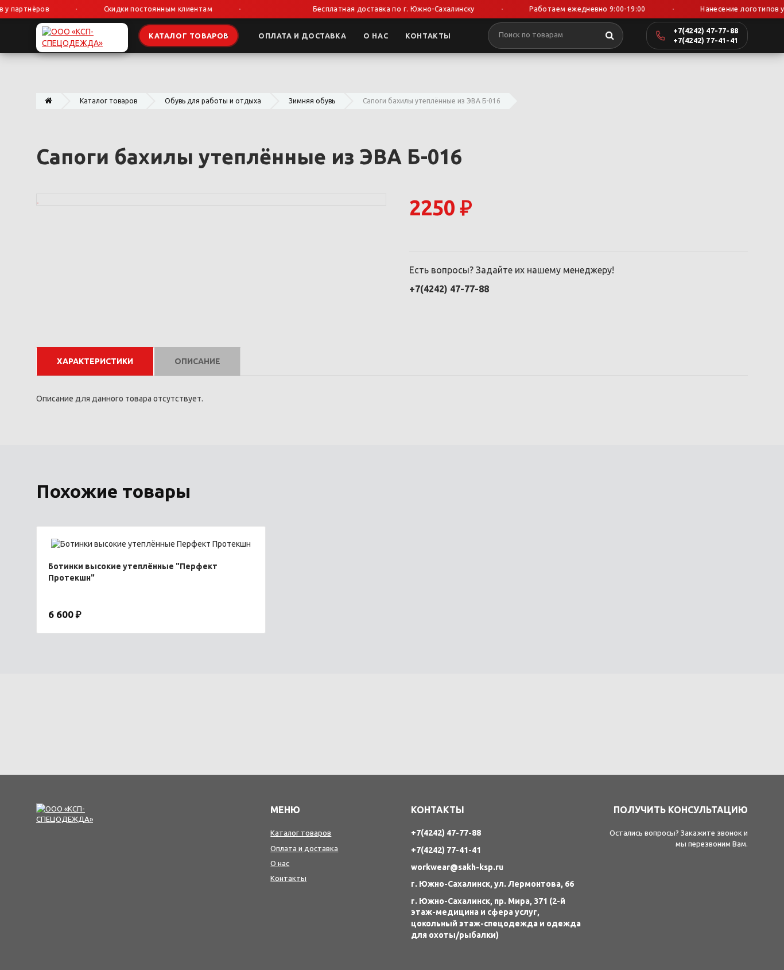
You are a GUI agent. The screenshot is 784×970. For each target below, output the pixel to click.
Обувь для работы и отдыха (213, 101)
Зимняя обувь (312, 101)
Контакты (288, 878)
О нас (279, 863)
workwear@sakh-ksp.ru (457, 867)
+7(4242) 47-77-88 (705, 30)
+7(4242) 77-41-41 (705, 40)
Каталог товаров (108, 101)
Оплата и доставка (304, 848)
